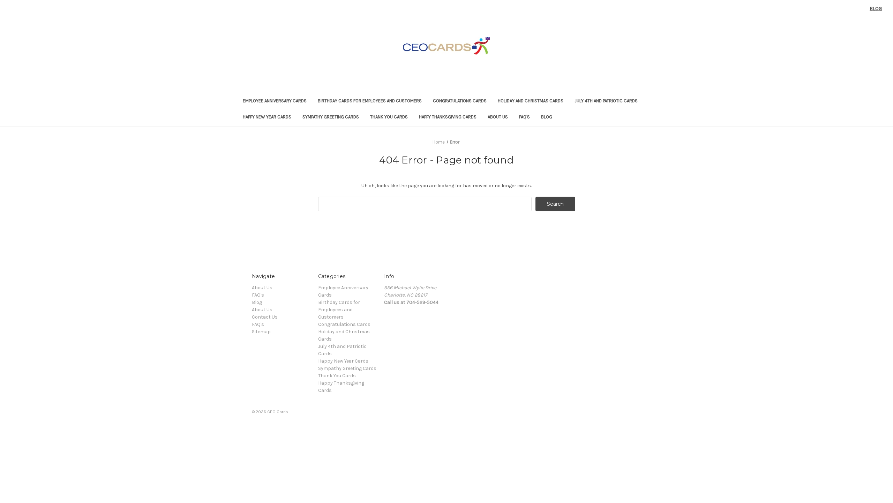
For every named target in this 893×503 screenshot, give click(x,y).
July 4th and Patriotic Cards (606, 100)
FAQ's (524, 116)
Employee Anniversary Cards (275, 100)
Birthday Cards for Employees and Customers (370, 100)
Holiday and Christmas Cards (530, 100)
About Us (498, 116)
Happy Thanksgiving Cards (447, 116)
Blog (876, 9)
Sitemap (261, 332)
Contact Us (265, 317)
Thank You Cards (389, 116)
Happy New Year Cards (267, 116)
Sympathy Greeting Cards (330, 116)
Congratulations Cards (460, 100)
